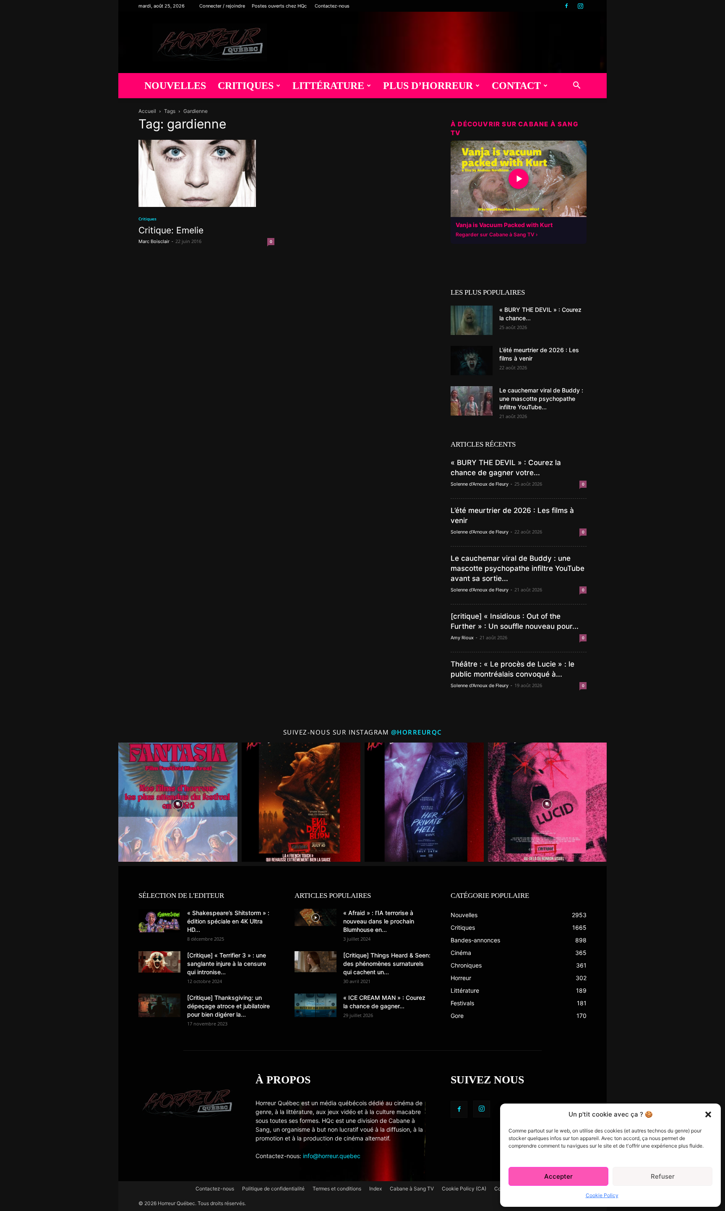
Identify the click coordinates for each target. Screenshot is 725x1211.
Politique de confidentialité (273, 1188)
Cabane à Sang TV (412, 1188)
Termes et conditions (337, 1188)
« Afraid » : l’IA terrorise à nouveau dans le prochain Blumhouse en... (378, 921)
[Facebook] (566, 6)
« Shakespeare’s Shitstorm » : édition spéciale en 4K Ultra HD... (228, 921)
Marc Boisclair (154, 241)
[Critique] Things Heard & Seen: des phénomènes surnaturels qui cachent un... (386, 964)
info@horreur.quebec (331, 1155)
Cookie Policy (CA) (464, 1188)
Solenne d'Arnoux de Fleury (480, 484)
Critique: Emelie (170, 230)
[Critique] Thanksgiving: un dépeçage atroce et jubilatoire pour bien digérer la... (228, 1006)
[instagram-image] (177, 802)
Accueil (147, 111)
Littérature (328, 85)
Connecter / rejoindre (222, 6)
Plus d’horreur (428, 85)
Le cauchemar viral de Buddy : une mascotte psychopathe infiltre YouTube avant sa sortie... (517, 568)
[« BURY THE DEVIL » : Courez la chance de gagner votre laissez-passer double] (472, 320)
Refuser (663, 1176)
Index (375, 1188)
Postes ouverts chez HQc (279, 6)
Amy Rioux (462, 638)
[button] (708, 1114)
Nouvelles (175, 85)
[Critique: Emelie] (206, 173)
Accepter (558, 1176)
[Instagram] (580, 6)
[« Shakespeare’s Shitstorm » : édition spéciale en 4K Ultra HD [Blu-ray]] (159, 920)
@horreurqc (416, 732)
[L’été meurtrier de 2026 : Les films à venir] (472, 360)
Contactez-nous (332, 6)
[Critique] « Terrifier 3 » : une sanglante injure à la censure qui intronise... (226, 964)
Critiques (246, 85)
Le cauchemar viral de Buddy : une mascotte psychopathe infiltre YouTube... (541, 399)
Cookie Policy (602, 1195)
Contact (516, 85)
